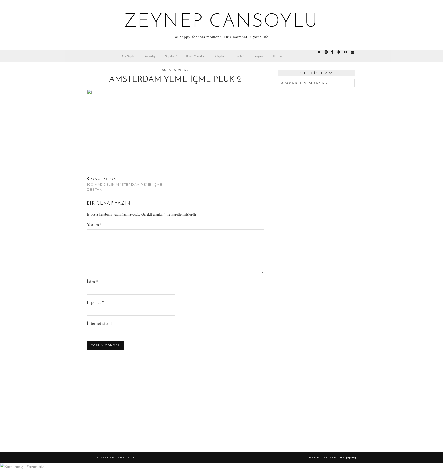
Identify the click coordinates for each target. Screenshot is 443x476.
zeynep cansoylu (222, 22)
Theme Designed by (331, 457)
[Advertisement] (316, 170)
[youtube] (345, 52)
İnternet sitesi (99, 323)
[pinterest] (338, 52)
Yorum (94, 224)
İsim (92, 281)
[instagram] (326, 52)
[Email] (352, 52)
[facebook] (332, 52)
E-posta (95, 302)
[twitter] (319, 52)
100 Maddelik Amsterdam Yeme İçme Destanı (124, 184)
